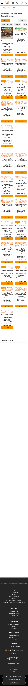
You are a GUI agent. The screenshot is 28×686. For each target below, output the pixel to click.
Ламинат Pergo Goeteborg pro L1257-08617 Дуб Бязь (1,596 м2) (21, 65)
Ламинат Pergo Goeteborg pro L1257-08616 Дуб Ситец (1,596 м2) (7, 86)
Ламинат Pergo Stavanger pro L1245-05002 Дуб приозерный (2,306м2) (7, 316)
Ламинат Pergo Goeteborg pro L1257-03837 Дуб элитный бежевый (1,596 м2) (7, 108)
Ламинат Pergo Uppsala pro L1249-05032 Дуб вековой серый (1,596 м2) (7, 272)
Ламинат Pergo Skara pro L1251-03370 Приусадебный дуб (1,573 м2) (21, 160)
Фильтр (6, 20)
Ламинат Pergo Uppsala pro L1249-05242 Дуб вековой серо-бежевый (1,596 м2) (7, 160)
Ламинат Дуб (18, 24)
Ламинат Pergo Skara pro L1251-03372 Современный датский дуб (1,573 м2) (7, 293)
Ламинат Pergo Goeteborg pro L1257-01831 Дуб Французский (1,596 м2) (21, 206)
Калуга (15, 653)
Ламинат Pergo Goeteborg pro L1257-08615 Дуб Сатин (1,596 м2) (21, 86)
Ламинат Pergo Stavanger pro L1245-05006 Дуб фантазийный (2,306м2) (21, 293)
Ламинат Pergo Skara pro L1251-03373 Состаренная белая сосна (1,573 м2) (21, 272)
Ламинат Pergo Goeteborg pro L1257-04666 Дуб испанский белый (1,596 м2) (7, 42)
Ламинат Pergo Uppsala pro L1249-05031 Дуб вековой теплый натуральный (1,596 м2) (20, 249)
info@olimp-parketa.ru (15, 650)
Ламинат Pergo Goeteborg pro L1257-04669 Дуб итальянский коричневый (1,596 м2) (7, 183)
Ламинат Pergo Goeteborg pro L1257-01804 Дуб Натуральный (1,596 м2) (7, 206)
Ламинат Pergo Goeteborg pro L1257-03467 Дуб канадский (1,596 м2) (7, 227)
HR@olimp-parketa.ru (14, 659)
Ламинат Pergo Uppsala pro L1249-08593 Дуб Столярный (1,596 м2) (20, 227)
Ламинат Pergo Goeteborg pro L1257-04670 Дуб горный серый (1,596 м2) (21, 182)
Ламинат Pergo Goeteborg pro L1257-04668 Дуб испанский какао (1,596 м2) (21, 34)
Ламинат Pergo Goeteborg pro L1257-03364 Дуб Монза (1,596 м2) (21, 107)
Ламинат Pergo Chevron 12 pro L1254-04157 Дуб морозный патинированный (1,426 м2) (7, 133)
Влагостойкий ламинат (7, 24)
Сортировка (22, 20)
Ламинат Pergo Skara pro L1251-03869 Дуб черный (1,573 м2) (7, 65)
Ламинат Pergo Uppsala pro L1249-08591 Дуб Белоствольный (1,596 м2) (7, 248)
